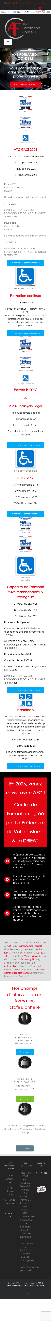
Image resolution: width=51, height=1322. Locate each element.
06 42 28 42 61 (14, 3)
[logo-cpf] (25, 97)
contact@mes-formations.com (34, 3)
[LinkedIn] (45, 1173)
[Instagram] (41, 1173)
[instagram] (40, 8)
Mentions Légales (14, 1285)
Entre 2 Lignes (39, 1285)
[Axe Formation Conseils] (23, 18)
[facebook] (35, 8)
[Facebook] (37, 1173)
